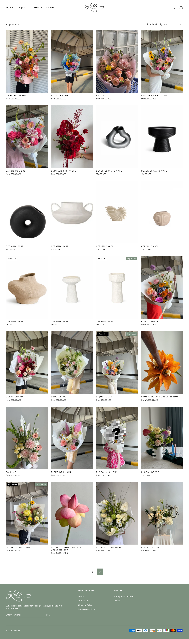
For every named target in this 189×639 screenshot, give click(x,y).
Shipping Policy (85, 605)
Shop (20, 7)
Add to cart (27, 91)
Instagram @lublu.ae (123, 596)
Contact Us (83, 600)
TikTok (117, 600)
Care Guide (36, 7)
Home (9, 7)
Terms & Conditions (87, 609)
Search (81, 596)
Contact (50, 7)
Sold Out (27, 317)
